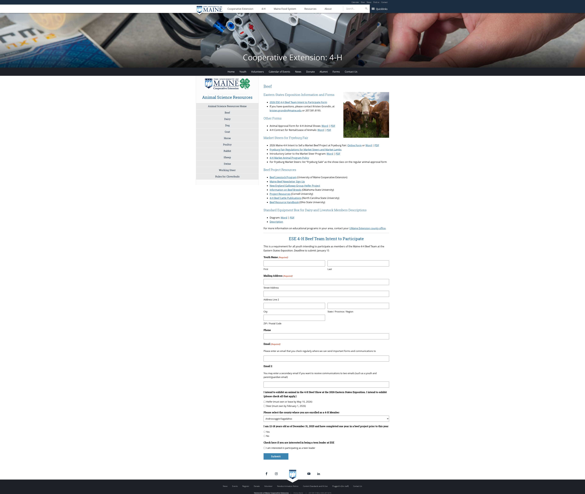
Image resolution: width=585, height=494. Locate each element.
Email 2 (268, 366)
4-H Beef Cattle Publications (285, 198)
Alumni (324, 71)
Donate (310, 71)
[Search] (366, 8)
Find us (376, 2)
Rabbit (227, 150)
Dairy (227, 119)
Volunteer (268, 486)
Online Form (354, 145)
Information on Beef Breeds (285, 189)
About (328, 9)
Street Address (271, 287)
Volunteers (257, 71)
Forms (336, 71)
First (266, 269)
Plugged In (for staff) (340, 486)
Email (272, 343)
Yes (268, 431)
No (267, 435)
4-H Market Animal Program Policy (289, 157)
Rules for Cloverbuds (227, 176)
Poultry (227, 144)
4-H (264, 9)
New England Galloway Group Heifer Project (295, 185)
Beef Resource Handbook (284, 202)
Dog (227, 125)
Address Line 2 (271, 299)
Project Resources (280, 194)
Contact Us (351, 71)
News (369, 2)
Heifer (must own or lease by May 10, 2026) (289, 401)
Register (245, 486)
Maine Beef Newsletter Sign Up (287, 181)
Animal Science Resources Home (227, 106)
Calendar (355, 2)
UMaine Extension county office (367, 228)
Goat (227, 131)
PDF (333, 126)
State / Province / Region (340, 311)
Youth (242, 71)
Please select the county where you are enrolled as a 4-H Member (301, 412)
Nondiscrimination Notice (287, 486)
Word (325, 126)
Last (330, 269)
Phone (267, 330)
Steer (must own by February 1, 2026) (286, 405)
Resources (310, 9)
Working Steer (227, 170)
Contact (384, 2)
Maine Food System (285, 9)
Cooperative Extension (240, 9)
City (266, 311)
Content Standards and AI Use (315, 486)
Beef (227, 112)
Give (363, 2)
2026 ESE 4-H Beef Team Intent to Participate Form (298, 102)
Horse (227, 138)
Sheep (227, 157)
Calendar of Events (279, 71)
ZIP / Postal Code (272, 323)
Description (276, 221)
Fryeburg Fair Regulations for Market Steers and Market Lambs (306, 149)
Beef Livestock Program (283, 177)
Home (231, 71)
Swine (227, 163)
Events (235, 486)
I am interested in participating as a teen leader (290, 447)
